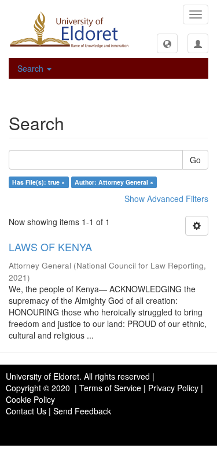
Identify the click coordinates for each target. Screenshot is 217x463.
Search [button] (31, 68)
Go (195, 160)
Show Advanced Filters (166, 198)
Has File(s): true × (38, 182)
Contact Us (26, 411)
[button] (167, 43)
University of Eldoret (42, 376)
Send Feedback (82, 411)
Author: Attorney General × (114, 182)
